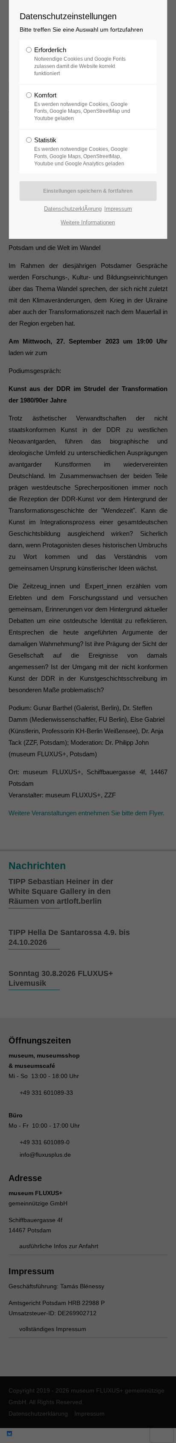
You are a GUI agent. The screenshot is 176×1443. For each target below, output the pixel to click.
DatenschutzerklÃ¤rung (73, 209)
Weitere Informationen (88, 222)
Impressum (118, 209)
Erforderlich (80, 61)
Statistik (81, 151)
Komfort (82, 106)
